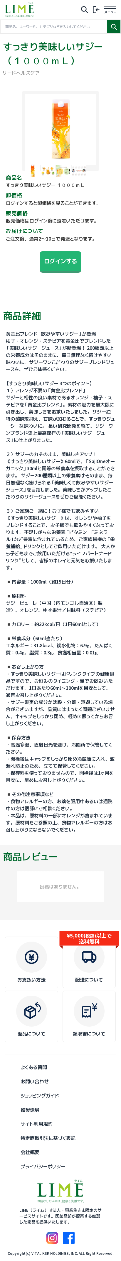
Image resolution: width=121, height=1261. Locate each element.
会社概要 (30, 1152)
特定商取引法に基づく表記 (48, 1138)
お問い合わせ (35, 1081)
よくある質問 (34, 1067)
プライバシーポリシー (43, 1166)
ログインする (60, 261)
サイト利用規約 (37, 1124)
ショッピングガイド (40, 1095)
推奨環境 (30, 1110)
